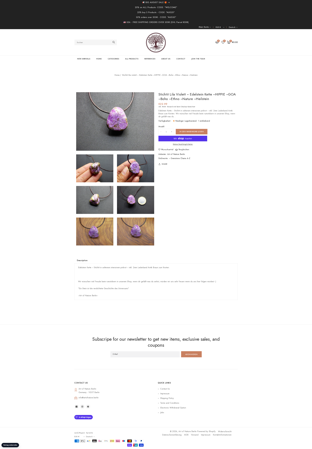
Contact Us (165, 388)
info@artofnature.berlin (89, 397)
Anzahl (161, 126)
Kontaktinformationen (222, 434)
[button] (232, 42)
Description (82, 260)
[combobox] (95, 42)
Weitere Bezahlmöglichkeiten (183, 144)
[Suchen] (113, 42)
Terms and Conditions (169, 403)
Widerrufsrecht (225, 431)
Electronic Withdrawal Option (173, 407)
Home (117, 75)
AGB (186, 434)
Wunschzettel (167, 150)
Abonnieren (191, 354)
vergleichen (183, 150)
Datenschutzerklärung (172, 434)
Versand (170, 107)
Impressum (165, 393)
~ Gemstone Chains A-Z (179, 158)
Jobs (162, 412)
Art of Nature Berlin (176, 154)
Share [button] (164, 164)
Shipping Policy (167, 398)
